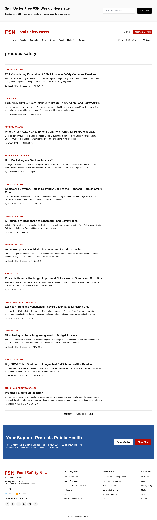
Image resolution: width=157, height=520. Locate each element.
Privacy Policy (146, 485)
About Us (145, 476)
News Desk (12, 143)
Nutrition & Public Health (17, 156)
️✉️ (8, 493)
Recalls (66, 494)
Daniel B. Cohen (15, 404)
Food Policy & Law (14, 70)
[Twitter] (122, 40)
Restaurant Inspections (112, 481)
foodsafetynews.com (13, 478)
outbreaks (68, 490)
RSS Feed (107, 499)
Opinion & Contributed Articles (20, 302)
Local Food (10, 98)
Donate (144, 499)
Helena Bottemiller (17, 85)
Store (143, 494)
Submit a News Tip (110, 494)
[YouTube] (132, 40)
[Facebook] (119, 40)
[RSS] (136, 40)
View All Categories (71, 499)
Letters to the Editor (111, 490)
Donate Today (123, 442)
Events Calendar (109, 485)
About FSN (143, 442)
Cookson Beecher (16, 114)
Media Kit (145, 490)
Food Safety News (81, 516)
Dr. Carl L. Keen (15, 318)
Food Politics (11, 274)
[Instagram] (126, 40)
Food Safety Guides (71, 481)
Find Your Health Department (115, 476)
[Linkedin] (129, 40)
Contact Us (145, 481)
